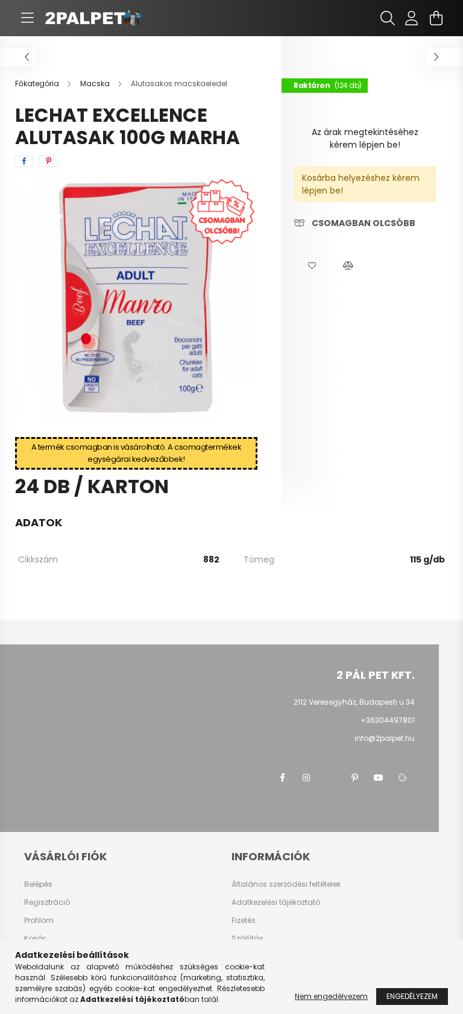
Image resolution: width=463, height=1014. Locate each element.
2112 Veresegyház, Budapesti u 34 (354, 702)
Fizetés (244, 920)
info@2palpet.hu (384, 738)
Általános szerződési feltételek (286, 884)
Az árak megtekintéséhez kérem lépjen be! (365, 138)
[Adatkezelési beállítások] (403, 778)
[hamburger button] (27, 18)
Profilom (39, 920)
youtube (379, 778)
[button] (312, 266)
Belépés (38, 884)
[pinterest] (48, 161)
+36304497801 (388, 720)
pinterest (354, 778)
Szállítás (247, 938)
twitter (330, 778)
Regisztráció (47, 902)
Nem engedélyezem (331, 996)
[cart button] (436, 18)
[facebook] (24, 161)
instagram (306, 778)
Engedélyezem (412, 996)
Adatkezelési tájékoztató (276, 902)
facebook (282, 778)
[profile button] (412, 18)
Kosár (34, 938)
